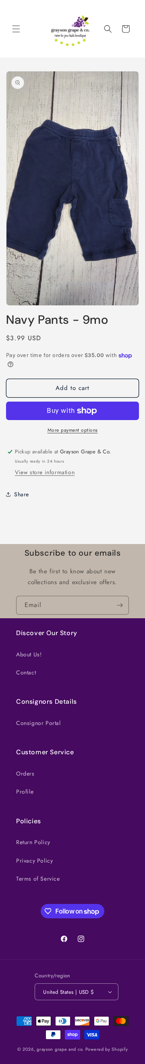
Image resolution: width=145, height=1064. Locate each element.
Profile (24, 792)
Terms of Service (38, 879)
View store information (45, 472)
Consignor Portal (38, 723)
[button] (16, 29)
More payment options (73, 430)
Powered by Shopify (106, 1049)
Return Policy (33, 842)
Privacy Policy (34, 861)
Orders (25, 774)
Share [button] (21, 494)
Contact (26, 672)
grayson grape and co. (60, 1049)
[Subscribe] (119, 605)
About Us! (28, 654)
